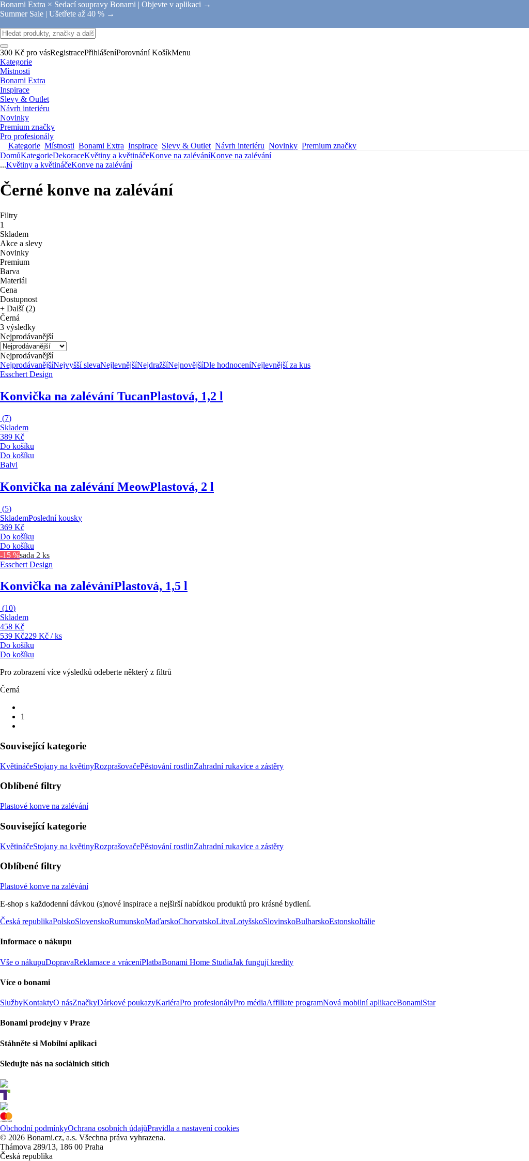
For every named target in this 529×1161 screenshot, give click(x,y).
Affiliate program (295, 1002)
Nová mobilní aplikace (360, 1002)
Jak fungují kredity (262, 962)
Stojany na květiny (63, 766)
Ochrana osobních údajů (107, 1128)
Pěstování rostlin (167, 766)
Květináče (16, 766)
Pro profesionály (207, 1002)
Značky (84, 1002)
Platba (152, 962)
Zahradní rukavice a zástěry (239, 766)
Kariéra (167, 1002)
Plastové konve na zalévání (44, 806)
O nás (62, 1002)
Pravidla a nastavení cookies (193, 1128)
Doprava (59, 962)
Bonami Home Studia (197, 962)
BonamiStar (416, 1002)
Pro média (250, 1002)
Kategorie (37, 155)
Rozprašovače (117, 766)
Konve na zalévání (240, 155)
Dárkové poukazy (126, 1002)
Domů (10, 155)
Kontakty (38, 1002)
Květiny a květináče (116, 155)
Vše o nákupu (22, 962)
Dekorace (68, 155)
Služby (11, 1002)
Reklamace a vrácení (108, 962)
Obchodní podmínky (34, 1128)
